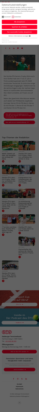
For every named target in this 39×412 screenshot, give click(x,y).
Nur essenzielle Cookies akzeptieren (19, 32)
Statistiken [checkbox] (18, 17)
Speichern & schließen (19, 27)
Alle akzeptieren (19, 22)
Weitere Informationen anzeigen (19, 36)
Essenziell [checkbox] (7, 17)
